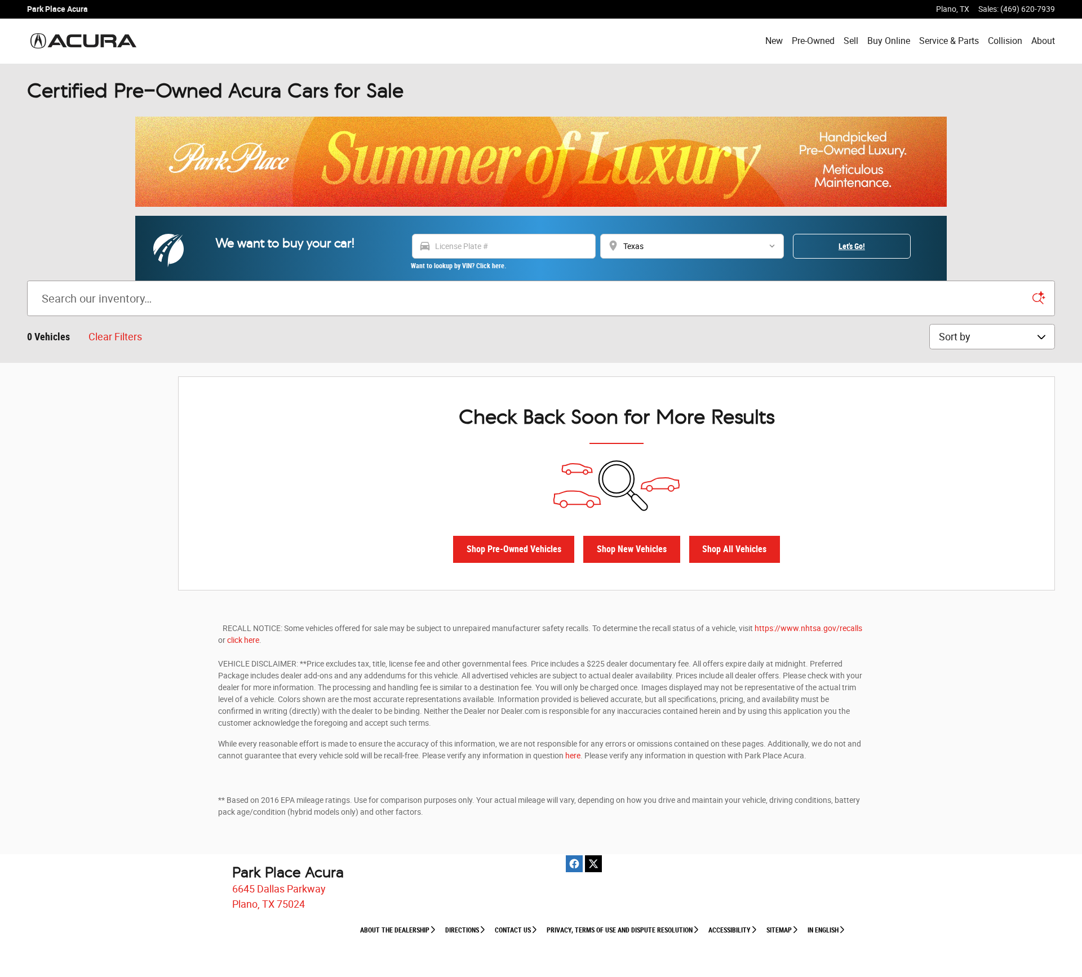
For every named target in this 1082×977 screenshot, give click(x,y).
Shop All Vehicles (734, 549)
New (774, 40)
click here (243, 640)
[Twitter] (593, 863)
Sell (851, 40)
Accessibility (729, 930)
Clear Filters (115, 337)
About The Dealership (394, 930)
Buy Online (888, 40)
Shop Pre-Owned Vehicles (514, 549)
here (572, 755)
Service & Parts (949, 40)
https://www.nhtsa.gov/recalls (808, 628)
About (1043, 40)
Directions (462, 930)
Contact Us (513, 930)
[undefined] (541, 162)
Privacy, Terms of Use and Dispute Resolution (620, 930)
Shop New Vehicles (632, 549)
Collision (1005, 40)
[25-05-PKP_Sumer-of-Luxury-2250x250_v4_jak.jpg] (541, 162)
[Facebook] (574, 863)
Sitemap (779, 930)
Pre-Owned (813, 40)
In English (823, 930)
